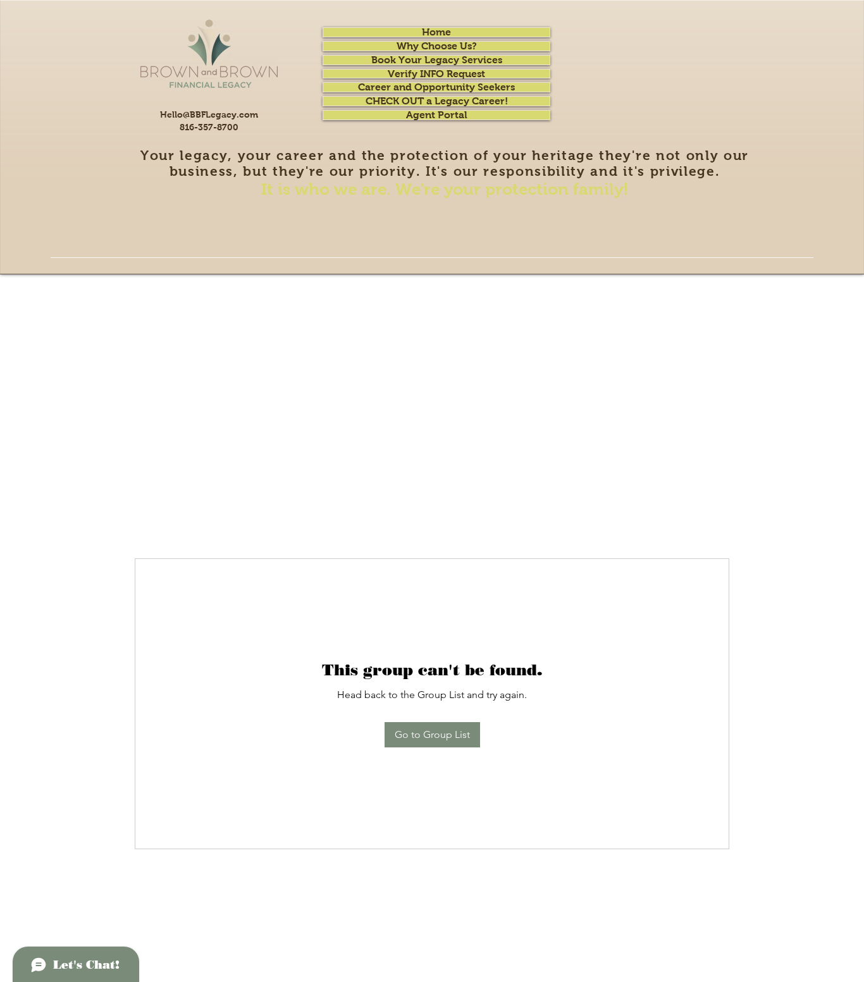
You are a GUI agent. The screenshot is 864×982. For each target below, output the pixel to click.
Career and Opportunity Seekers (436, 87)
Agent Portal (436, 115)
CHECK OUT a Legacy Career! (437, 101)
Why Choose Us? (437, 46)
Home (436, 32)
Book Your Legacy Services (436, 60)
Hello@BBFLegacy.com (209, 114)
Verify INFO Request (436, 74)
